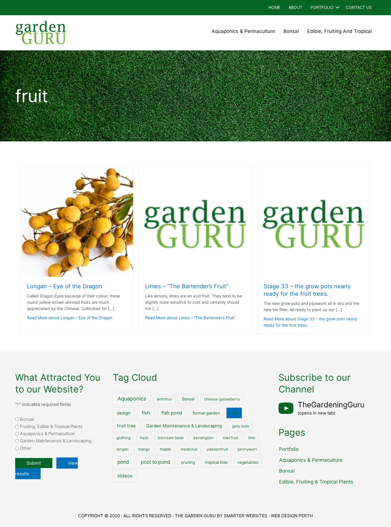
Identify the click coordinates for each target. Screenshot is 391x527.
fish (146, 413)
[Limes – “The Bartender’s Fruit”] (195, 220)
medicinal (189, 449)
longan (122, 449)
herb (144, 437)
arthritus (164, 399)
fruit (234, 412)
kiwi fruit (230, 437)
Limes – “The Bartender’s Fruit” (187, 286)
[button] (337, 7)
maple (165, 449)
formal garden (206, 413)
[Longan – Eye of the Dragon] (77, 220)
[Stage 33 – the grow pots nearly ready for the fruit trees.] (314, 220)
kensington (203, 437)
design (124, 413)
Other (25, 448)
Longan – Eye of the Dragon (64, 286)
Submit (34, 463)
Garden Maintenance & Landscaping (56, 440)
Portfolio (322, 7)
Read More (69, 317)
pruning (188, 462)
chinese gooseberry (222, 399)
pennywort (247, 449)
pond (123, 462)
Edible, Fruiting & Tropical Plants (316, 482)
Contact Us (359, 7)
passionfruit (217, 449)
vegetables (248, 462)
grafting (123, 437)
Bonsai (291, 31)
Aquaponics (132, 399)
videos (125, 476)
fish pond (171, 413)
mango (144, 449)
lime (251, 437)
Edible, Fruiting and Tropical (339, 31)
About (295, 7)
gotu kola (240, 426)
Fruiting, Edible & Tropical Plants (51, 426)
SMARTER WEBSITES (245, 515)
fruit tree (126, 426)
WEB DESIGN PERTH (292, 515)
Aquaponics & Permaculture (243, 31)
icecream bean (171, 437)
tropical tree (216, 462)
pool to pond (155, 462)
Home (274, 7)
